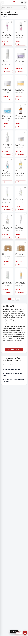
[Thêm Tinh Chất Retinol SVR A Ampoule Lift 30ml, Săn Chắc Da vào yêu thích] (11, 132)
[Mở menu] (2, 2)
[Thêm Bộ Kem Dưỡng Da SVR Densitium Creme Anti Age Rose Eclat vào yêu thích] (25, 242)
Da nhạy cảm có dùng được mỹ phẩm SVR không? (14, 380)
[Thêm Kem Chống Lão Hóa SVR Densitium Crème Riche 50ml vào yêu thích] (25, 132)
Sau (18, 299)
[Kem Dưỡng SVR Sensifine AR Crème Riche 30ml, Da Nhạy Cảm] (21, 26)
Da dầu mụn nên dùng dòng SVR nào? (12, 374)
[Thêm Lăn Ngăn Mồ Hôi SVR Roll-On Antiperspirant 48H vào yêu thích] (11, 270)
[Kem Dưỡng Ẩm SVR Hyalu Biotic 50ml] (7, 109)
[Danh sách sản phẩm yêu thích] (22, 2)
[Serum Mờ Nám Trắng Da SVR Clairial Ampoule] (7, 219)
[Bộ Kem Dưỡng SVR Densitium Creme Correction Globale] (7, 247)
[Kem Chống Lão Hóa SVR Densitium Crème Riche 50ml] (21, 136)
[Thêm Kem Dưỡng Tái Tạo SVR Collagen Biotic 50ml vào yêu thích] (25, 77)
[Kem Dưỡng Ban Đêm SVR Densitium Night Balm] (7, 81)
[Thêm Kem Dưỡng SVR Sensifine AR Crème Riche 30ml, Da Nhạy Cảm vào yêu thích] (25, 22)
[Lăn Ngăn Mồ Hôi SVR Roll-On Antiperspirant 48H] (7, 274)
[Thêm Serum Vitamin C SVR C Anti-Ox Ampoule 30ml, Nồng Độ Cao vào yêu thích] (25, 105)
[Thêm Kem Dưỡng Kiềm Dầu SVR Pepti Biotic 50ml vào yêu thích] (25, 49)
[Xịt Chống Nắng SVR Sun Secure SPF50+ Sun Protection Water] (21, 274)
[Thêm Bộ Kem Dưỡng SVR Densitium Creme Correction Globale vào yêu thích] (11, 242)
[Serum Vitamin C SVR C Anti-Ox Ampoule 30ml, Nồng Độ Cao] (21, 109)
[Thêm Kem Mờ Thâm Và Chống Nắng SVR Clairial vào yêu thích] (25, 215)
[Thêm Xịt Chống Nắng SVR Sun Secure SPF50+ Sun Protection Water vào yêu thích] (25, 270)
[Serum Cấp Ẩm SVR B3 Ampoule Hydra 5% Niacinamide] (7, 164)
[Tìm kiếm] (24, 7)
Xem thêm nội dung (13, 349)
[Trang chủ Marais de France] (14, 2)
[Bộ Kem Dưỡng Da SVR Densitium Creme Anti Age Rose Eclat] (21, 247)
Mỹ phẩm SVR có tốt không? (11, 369)
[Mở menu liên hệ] (25, 633)
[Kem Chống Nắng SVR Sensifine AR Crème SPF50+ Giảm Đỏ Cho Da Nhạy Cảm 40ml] (7, 26)
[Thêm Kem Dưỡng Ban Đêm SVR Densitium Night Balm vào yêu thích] (11, 77)
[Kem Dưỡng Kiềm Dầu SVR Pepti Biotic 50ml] (21, 54)
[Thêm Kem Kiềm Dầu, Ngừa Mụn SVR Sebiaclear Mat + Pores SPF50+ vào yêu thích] (11, 187)
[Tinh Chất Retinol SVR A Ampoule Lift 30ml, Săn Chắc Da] (7, 136)
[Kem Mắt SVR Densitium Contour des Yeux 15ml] (7, 54)
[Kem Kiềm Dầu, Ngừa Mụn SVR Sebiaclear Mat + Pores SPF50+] (7, 192)
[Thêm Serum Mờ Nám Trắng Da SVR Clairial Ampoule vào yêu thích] (11, 215)
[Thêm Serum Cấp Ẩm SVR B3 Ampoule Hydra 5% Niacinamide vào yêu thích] (11, 160)
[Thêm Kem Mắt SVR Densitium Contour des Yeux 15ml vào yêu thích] (11, 49)
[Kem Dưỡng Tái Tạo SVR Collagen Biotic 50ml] (21, 81)
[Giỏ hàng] (25, 2)
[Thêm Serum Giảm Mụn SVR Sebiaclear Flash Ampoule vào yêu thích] (25, 187)
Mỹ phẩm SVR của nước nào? (11, 365)
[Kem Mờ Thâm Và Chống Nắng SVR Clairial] (21, 219)
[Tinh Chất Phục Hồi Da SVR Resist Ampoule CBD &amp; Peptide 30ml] (21, 164)
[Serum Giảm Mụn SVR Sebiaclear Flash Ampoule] (21, 192)
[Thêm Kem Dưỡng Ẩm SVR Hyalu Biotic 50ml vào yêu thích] (11, 105)
